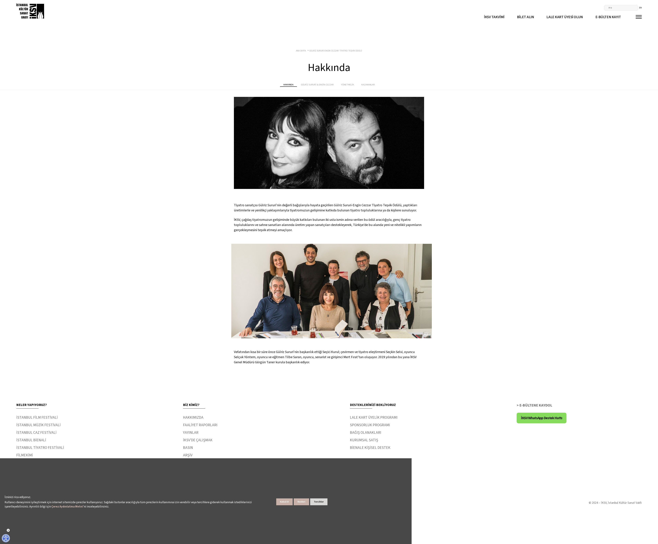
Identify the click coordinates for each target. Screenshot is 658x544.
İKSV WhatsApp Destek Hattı (541, 418)
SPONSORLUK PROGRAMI (370, 425)
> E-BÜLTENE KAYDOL (534, 405)
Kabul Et (284, 502)
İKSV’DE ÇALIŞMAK (197, 440)
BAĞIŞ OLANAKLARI (365, 432)
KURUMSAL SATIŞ (364, 440)
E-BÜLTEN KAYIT (608, 17)
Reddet (301, 502)
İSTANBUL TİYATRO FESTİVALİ (40, 447)
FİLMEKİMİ (24, 455)
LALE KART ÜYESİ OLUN (564, 17)
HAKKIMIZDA (193, 417)
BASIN (188, 447)
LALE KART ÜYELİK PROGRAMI (374, 417)
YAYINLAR (190, 432)
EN (640, 7)
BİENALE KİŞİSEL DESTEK (370, 447)
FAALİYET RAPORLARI (200, 425)
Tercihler (319, 502)
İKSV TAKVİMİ (494, 17)
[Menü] (639, 17)
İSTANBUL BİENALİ (31, 440)
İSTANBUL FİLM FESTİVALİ (37, 417)
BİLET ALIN (525, 17)
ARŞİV (187, 455)
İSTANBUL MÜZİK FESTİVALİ (38, 425)
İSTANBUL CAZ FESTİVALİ (36, 432)
